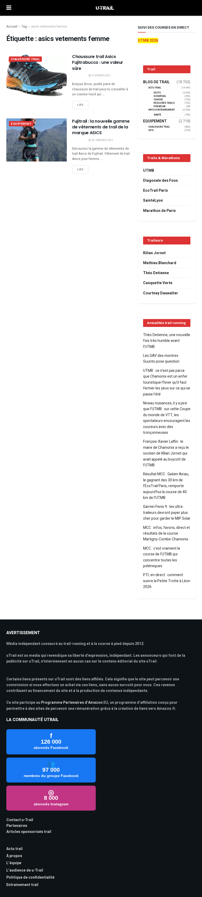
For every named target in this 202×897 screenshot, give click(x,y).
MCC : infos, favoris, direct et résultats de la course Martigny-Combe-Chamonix (166, 533)
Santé (157, 115)
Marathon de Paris (159, 210)
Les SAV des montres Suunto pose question (161, 358)
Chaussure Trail (25, 59)
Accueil (11, 26)
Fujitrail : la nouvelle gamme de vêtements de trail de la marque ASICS (101, 127)
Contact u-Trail (19, 820)
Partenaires (16, 825)
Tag (24, 26)
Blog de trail (156, 82)
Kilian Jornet (154, 253)
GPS (151, 130)
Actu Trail (154, 88)
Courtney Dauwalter (160, 293)
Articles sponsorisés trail (28, 832)
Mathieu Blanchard (159, 263)
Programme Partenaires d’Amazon (72, 702)
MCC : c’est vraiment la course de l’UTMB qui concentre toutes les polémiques (161, 557)
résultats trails (164, 103)
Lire (80, 105)
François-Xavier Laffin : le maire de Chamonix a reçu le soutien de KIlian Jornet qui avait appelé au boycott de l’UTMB (166, 453)
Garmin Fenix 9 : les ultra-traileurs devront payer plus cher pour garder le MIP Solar (166, 512)
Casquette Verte (157, 283)
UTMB (148, 170)
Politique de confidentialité (30, 877)
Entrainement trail (22, 885)
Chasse (158, 99)
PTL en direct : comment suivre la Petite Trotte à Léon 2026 (166, 581)
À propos (14, 856)
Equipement (21, 124)
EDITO (157, 93)
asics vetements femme (49, 26)
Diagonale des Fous (160, 180)
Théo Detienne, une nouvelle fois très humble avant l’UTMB (166, 341)
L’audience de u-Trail (24, 870)
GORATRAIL (160, 96)
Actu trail (14, 849)
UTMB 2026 (148, 40)
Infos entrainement (161, 110)
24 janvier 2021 (102, 140)
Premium (159, 106)
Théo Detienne (156, 273)
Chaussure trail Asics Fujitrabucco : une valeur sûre (97, 62)
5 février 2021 (101, 75)
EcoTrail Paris (155, 190)
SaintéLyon (153, 200)
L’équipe (13, 863)
